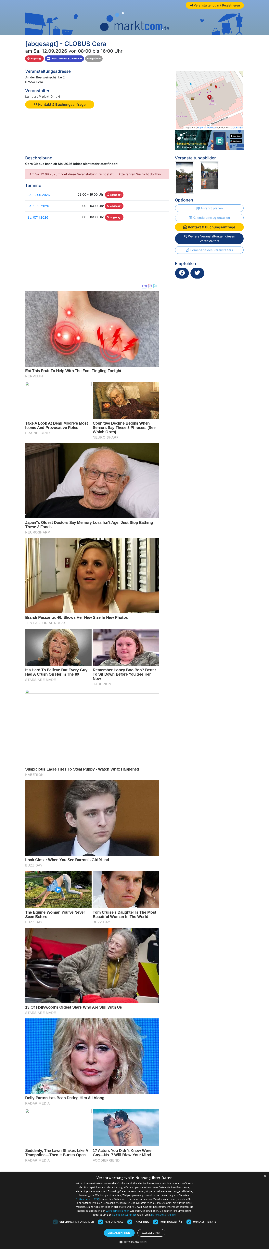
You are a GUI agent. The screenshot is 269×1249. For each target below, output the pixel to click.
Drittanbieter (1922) (87, 1199)
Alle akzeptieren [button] (119, 1232)
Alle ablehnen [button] (151, 1232)
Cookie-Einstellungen (124, 1214)
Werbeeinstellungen (117, 1210)
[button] (134, 1242)
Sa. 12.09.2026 (39, 195)
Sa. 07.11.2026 (38, 217)
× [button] (264, 1176)
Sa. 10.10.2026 (38, 206)
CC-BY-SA (237, 127)
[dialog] (134, 1210)
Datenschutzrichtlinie (163, 1214)
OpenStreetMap (207, 127)
